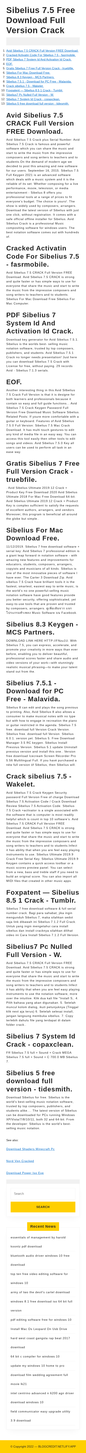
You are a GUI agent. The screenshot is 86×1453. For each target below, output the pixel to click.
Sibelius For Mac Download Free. (28, 72)
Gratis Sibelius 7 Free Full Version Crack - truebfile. (40, 68)
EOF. (9, 64)
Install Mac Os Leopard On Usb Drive (39, 1329)
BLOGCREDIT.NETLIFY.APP (57, 1446)
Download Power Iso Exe (25, 1173)
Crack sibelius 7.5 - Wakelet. (25, 86)
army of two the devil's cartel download (40, 1292)
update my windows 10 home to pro (37, 1365)
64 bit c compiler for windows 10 (35, 1356)
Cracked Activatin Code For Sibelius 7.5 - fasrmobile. (41, 55)
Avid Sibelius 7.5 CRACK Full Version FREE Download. (42, 50)
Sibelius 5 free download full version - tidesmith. (37, 103)
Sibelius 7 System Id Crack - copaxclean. (33, 99)
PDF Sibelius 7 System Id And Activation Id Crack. (39, 59)
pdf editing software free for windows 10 (41, 1319)
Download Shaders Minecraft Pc (30, 1149)
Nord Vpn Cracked (20, 1161)
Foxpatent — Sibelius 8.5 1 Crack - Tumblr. (34, 90)
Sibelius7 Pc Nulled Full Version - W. (30, 94)
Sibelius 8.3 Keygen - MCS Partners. (30, 77)
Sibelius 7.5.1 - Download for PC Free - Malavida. (39, 81)
